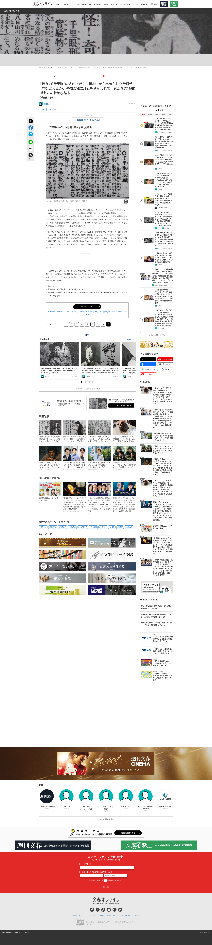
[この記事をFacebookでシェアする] (30, 128)
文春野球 (144, 4)
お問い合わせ (91, 915)
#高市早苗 (52, 527)
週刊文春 (97, 4)
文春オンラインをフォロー (122, 405)
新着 (58, 4)
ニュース (43, 109)
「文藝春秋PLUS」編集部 (160, 285)
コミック (135, 4)
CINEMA (122, 4)
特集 (83, 4)
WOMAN (114, 4)
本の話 (27, 932)
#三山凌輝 (93, 527)
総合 (162, 110)
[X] (98, 910)
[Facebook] (92, 910)
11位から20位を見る (157, 335)
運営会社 (137, 915)
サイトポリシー (125, 915)
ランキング (65, 4)
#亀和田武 (72, 527)
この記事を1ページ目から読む (88, 120)
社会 (49, 109)
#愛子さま (43, 527)
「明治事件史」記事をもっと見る (87, 389)
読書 (128, 4)
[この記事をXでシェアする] (30, 121)
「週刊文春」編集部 (162, 207)
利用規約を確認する (96, 880)
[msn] (114, 910)
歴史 (55, 109)
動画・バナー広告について (108, 915)
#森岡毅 (112, 527)
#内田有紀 (62, 527)
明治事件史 (14, 11)
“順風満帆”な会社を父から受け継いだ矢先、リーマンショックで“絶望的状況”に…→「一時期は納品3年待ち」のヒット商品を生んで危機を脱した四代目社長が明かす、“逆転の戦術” (74, 504)
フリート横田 (160, 328)
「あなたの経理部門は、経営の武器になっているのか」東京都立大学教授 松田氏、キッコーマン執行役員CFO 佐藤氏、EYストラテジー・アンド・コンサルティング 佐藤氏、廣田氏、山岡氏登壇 (99, 505)
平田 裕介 (159, 168)
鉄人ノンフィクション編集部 (164, 132)
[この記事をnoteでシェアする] (31, 149)
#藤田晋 (120, 527)
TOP (40, 67)
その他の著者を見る (106, 819)
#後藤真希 (128, 527)
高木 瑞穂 (166, 228)
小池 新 (46, 104)
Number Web (6, 932)
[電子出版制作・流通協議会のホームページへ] (80, 922)
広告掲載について (77, 915)
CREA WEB (18, 932)
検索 (155, 4)
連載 (90, 4)
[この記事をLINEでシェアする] (30, 142)
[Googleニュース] (109, 910)
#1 (55, 76)
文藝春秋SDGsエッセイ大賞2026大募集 (48, 500)
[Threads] (103, 910)
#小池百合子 (82, 527)
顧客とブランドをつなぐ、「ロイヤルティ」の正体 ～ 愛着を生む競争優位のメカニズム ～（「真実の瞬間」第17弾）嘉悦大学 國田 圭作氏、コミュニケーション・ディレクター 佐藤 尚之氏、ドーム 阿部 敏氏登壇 (124, 505)
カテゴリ (75, 4)
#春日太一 (102, 527)
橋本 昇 (159, 228)
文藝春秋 (105, 4)
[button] (81, 382)
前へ (52, 324)
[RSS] (120, 910)
